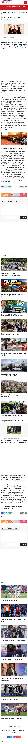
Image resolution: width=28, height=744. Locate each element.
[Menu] (25, 2)
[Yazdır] (11, 186)
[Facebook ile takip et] (8, 737)
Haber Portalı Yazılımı (8, 741)
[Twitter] (4, 186)
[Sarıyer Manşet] (7, 2)
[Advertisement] (14, 64)
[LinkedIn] (6, 186)
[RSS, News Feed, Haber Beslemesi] (19, 737)
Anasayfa (5, 12)
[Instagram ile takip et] (16, 737)
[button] (21, 186)
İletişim (14, 730)
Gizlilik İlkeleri (21, 730)
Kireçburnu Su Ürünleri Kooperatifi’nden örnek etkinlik (15, 7)
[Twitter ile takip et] (12, 737)
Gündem (11, 12)
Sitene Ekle (13, 732)
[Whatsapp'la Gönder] (9, 186)
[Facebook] (2, 186)
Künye (9, 730)
